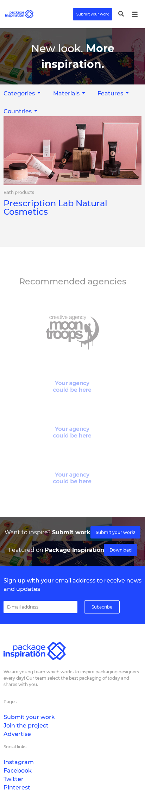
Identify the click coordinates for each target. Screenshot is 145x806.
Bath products (19, 192)
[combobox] (70, 93)
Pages (10, 701)
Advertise (17, 734)
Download (120, 550)
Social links (15, 746)
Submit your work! (115, 532)
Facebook (18, 770)
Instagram (19, 762)
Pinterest (17, 787)
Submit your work (92, 14)
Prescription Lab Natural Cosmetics (55, 207)
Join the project (26, 725)
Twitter (14, 779)
